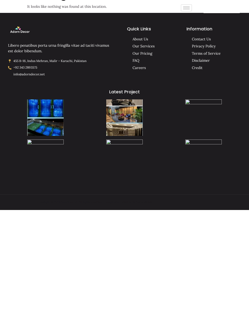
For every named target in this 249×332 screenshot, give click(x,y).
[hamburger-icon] (186, 7)
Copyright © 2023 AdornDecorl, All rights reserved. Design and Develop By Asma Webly (94, 202)
